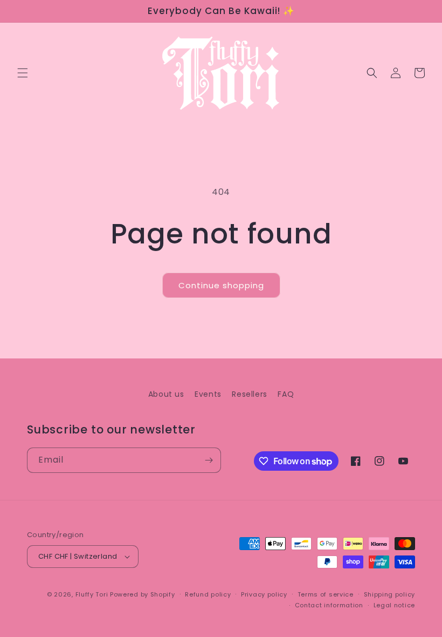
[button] (22, 73)
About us (166, 394)
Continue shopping (221, 285)
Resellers (249, 394)
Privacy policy (264, 594)
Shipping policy (390, 594)
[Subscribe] (208, 460)
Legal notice (394, 605)
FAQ (286, 394)
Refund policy (208, 594)
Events (208, 394)
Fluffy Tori (91, 594)
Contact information (329, 605)
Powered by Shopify (142, 594)
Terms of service (326, 594)
